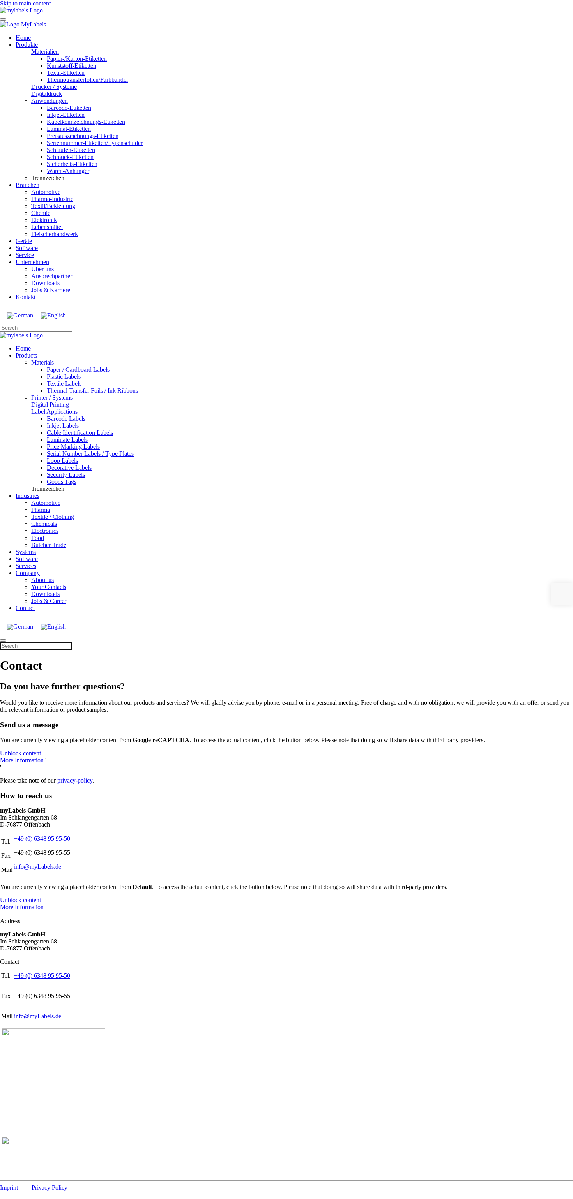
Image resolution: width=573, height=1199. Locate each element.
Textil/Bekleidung (53, 206)
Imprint (9, 1187)
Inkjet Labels (63, 425)
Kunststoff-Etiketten (71, 65)
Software (27, 248)
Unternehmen (32, 262)
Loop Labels (62, 460)
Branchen (27, 185)
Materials (42, 362)
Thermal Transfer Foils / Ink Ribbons (92, 390)
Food (37, 537)
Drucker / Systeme (54, 86)
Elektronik (44, 220)
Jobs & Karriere (50, 290)
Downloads (45, 283)
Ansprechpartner (51, 276)
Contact (25, 608)
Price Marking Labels (73, 446)
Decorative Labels (69, 467)
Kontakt (25, 297)
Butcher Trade (48, 544)
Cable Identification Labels (80, 432)
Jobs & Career (48, 601)
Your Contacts (48, 587)
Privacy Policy (49, 1187)
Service (25, 255)
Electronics (44, 530)
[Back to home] (21, 10)
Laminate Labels (67, 439)
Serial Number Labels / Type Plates (90, 453)
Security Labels (66, 474)
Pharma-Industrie (52, 199)
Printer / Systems (52, 397)
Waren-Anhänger (68, 171)
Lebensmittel (47, 227)
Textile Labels (64, 383)
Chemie (40, 213)
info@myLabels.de (37, 866)
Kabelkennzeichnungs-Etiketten (86, 121)
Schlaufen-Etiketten (71, 149)
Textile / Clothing (52, 516)
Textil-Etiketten (66, 72)
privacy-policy (74, 780)
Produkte (27, 44)
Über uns (42, 269)
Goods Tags (61, 481)
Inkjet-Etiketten (66, 114)
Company (28, 573)
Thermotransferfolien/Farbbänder (87, 79)
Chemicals (44, 523)
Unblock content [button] (20, 753)
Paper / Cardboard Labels (78, 369)
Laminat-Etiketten (69, 128)
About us (42, 580)
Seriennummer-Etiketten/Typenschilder (95, 142)
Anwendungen (49, 100)
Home (23, 37)
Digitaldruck (46, 93)
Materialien (45, 51)
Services (26, 565)
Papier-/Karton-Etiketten (77, 58)
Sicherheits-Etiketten (72, 163)
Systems (26, 551)
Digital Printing (50, 404)
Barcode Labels (66, 418)
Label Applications (54, 411)
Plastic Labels (64, 376)
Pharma (40, 509)
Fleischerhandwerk (54, 234)
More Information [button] (22, 760)
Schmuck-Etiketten (70, 156)
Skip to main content (25, 3)
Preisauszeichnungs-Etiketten (82, 135)
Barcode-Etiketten (69, 107)
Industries (27, 495)
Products (26, 355)
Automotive (45, 192)
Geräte (24, 241)
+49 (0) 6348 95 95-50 (42, 838)
